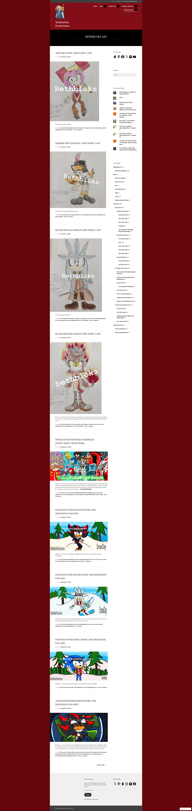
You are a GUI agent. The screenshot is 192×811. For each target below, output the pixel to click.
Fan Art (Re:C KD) (123, 238)
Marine (78, 214)
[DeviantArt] (115, 57)
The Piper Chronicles (121, 268)
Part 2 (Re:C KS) (123, 222)
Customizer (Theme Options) (130, 1)
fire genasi (91, 424)
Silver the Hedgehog (68, 624)
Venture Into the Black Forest (125, 301)
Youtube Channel (72, 755)
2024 (60, 752)
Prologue (121, 226)
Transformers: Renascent (122, 305)
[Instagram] (126, 784)
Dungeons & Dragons (68, 318)
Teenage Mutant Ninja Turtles (91, 494)
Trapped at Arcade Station (124, 297)
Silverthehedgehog (100, 318)
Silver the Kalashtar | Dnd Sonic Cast (78, 230)
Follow (88, 794)
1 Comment (88, 561)
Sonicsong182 (68, 129)
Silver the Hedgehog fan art (81, 624)
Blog (101, 6)
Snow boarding (67, 687)
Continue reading (86, 489)
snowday (103, 559)
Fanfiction (112, 6)
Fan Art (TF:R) (121, 308)
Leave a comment (77, 129)
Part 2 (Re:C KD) (123, 246)
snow (93, 559)
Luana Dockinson (122, 257)
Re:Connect (118, 207)
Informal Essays (119, 189)
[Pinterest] (119, 57)
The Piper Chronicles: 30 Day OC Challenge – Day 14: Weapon (127, 115)
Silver (93, 318)
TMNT (101, 494)
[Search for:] (125, 75)
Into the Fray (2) (121, 312)
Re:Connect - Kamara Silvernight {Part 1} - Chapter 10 (127, 135)
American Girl (119, 181)
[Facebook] (123, 57)
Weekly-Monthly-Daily (121, 200)
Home (95, 6)
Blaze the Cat (69, 424)
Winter (82, 561)
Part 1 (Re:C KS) (123, 218)
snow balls (98, 559)
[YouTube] (134, 57)
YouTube (65, 755)
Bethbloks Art (128, 10)
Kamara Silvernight (122, 211)
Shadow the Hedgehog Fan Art (89, 492)
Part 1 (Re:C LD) (123, 264)
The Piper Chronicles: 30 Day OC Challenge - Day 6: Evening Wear (128, 142)
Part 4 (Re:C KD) (123, 253)
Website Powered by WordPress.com (64, 808)
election (64, 752)
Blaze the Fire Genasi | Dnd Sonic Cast (78, 334)
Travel (117, 196)
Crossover (61, 492)
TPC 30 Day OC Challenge (126, 286)
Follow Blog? (88, 779)
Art (116, 185)
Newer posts (101, 765)
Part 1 (120, 242)
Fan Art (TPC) (120, 282)
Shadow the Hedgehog (75, 492)
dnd (77, 128)
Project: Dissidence (120, 328)
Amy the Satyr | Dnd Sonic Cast (73, 53)
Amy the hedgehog (68, 128)
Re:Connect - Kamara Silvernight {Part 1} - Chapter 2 (127, 127)
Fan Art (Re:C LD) (123, 260)
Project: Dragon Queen (121, 332)
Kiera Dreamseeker (122, 235)
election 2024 (70, 752)
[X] (126, 57)
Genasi (96, 424)
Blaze (64, 424)
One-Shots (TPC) (122, 290)
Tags (116, 192)
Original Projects (127, 6)
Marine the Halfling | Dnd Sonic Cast (77, 143)
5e (59, 128)
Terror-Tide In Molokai (123, 294)
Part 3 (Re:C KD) (123, 249)
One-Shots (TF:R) (122, 321)
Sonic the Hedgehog (96, 128)
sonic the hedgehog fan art (98, 214)
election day (78, 752)
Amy (62, 128)
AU (74, 128)
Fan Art (89, 318)
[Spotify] (130, 57)
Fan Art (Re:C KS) (123, 215)
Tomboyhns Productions (62, 24)
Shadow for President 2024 (93, 752)
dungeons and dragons (84, 128)
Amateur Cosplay (120, 178)
